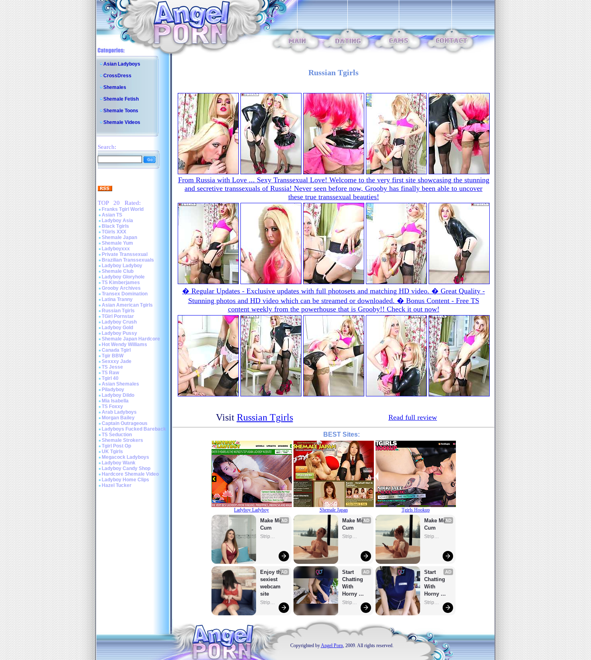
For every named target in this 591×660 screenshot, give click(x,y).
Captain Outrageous (125, 423)
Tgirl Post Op (116, 446)
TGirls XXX (114, 232)
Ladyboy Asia (117, 220)
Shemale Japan (119, 237)
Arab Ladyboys (119, 412)
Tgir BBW (112, 356)
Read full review (412, 417)
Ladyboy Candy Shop (126, 468)
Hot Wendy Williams (124, 344)
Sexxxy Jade (116, 361)
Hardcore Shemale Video (130, 474)
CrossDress (117, 75)
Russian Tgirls (118, 311)
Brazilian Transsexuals (128, 260)
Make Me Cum (271, 524)
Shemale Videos (121, 122)
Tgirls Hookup (416, 510)
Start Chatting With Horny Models (353, 583)
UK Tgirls (112, 451)
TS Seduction (117, 434)
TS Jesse (112, 367)
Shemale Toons (120, 110)
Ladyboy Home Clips (125, 480)
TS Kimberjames (121, 282)
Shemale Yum (117, 243)
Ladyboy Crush (119, 322)
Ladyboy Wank (118, 463)
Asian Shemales (120, 384)
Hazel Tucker (116, 485)
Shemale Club (117, 271)
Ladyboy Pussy (119, 333)
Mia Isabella (115, 401)
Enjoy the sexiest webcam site (272, 583)
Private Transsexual (125, 254)
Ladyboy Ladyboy (122, 265)
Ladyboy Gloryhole (123, 277)
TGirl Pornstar (118, 316)
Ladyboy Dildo (118, 395)
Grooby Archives (121, 288)
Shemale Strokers (122, 440)
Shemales (114, 87)
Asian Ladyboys (121, 64)
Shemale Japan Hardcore (131, 339)
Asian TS (112, 215)
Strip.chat (268, 536)
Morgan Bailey (118, 418)
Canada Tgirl (116, 350)
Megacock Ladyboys (125, 457)
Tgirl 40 (110, 378)
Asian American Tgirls (127, 305)
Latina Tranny (117, 299)
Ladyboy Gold (117, 327)
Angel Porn (332, 645)
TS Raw (110, 372)
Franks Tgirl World (123, 209)
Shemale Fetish (121, 99)
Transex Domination (125, 294)
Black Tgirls (115, 226)
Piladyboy (113, 389)
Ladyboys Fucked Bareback (134, 429)
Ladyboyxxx (116, 249)
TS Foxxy (112, 406)
